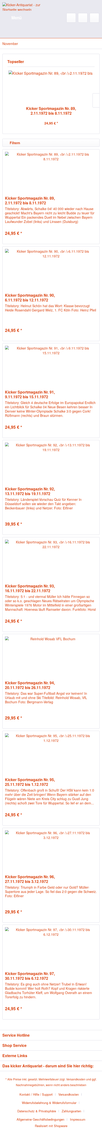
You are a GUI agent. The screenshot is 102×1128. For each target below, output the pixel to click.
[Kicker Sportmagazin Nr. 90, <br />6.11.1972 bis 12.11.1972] (51, 270)
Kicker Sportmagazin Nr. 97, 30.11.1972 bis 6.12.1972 (30, 976)
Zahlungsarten (71, 1111)
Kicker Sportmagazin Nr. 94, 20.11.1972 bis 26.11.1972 (30, 685)
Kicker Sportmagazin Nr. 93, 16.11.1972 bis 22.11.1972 (30, 588)
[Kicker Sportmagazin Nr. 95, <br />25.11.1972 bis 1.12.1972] (51, 754)
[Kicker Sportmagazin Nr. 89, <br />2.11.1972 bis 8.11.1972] (51, 87)
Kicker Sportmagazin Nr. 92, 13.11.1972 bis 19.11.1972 (30, 491)
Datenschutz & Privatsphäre (36, 1111)
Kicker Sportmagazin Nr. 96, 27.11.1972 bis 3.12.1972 (30, 879)
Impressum (77, 1119)
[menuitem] (12, 18)
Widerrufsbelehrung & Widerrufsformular (49, 1102)
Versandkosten (75, 1079)
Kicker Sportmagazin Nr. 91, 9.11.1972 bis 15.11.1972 (30, 394)
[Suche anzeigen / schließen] (71, 18)
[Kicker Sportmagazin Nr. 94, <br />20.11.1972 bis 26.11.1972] (51, 657)
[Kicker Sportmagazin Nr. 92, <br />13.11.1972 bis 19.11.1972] (51, 464)
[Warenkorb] (94, 18)
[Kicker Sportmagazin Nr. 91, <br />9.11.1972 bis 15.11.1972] (51, 367)
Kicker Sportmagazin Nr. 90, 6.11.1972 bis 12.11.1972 (30, 297)
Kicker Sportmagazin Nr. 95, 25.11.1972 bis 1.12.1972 (30, 782)
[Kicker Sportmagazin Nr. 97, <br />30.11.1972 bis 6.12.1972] (51, 948)
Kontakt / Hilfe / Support (36, 1094)
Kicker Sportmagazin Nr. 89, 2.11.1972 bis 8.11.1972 (51, 111)
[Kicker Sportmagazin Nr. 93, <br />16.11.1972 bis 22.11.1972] (51, 561)
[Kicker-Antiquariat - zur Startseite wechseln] (26, 6)
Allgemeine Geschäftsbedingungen (40, 1119)
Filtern (14, 142)
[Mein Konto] (83, 18)
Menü (16, 17)
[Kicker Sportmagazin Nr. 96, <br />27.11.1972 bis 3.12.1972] (51, 851)
